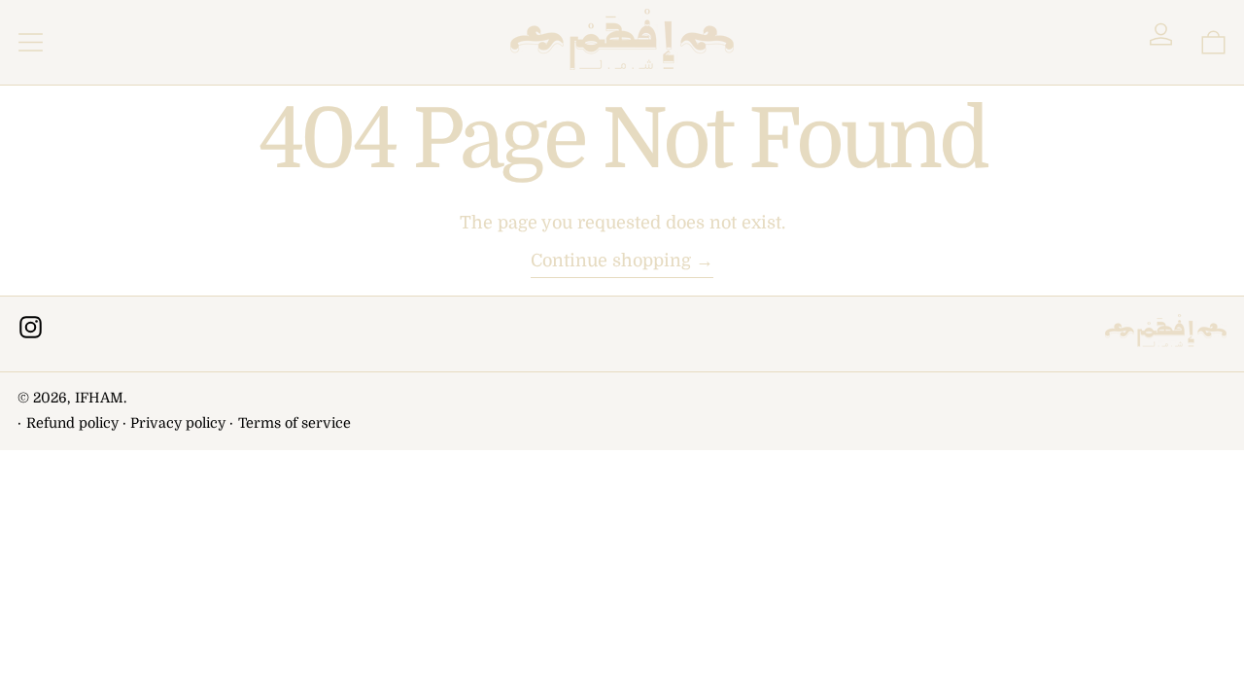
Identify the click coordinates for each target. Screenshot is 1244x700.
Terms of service (294, 423)
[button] (1213, 42)
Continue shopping (611, 260)
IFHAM (99, 397)
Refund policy (72, 423)
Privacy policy (177, 423)
